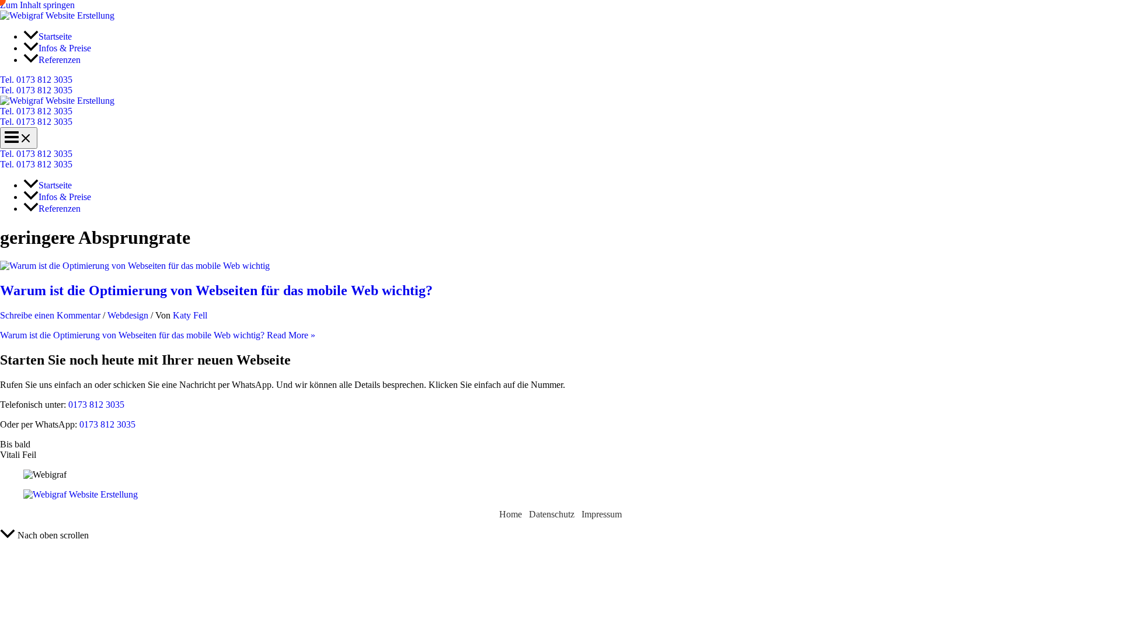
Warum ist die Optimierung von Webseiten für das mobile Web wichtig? (216, 290)
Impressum (602, 514)
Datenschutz (552, 514)
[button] (560, 80)
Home (510, 514)
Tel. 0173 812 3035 (36, 90)
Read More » (157, 335)
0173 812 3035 (95, 405)
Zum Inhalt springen (37, 5)
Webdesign (127, 315)
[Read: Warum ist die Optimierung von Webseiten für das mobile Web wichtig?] (135, 266)
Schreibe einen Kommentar (50, 315)
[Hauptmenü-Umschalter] (18, 138)
